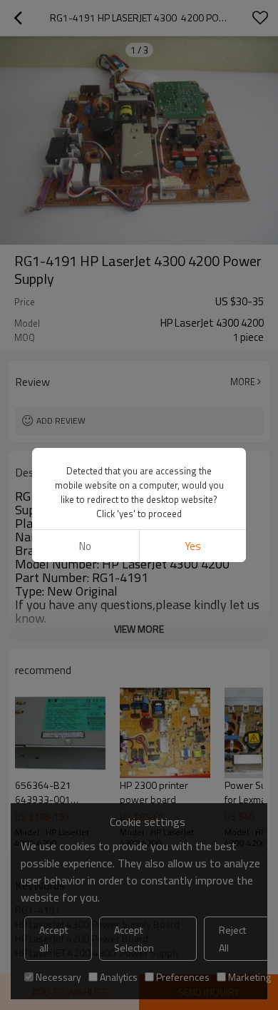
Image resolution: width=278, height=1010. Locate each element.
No (85, 546)
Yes (193, 546)
